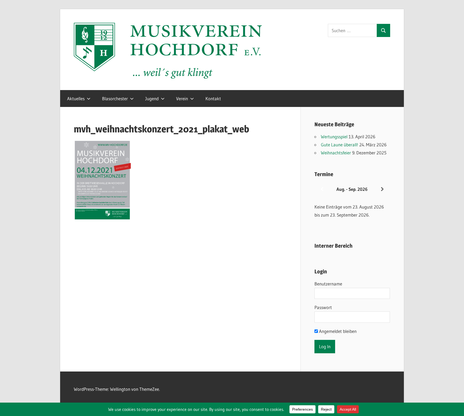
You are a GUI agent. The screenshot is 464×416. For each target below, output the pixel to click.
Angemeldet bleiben (337, 331)
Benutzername (328, 284)
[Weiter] (382, 189)
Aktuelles (76, 98)
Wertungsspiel (334, 136)
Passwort (323, 307)
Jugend (152, 98)
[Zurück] (321, 189)
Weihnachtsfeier (336, 152)
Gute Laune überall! (339, 144)
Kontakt (213, 98)
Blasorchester (115, 98)
